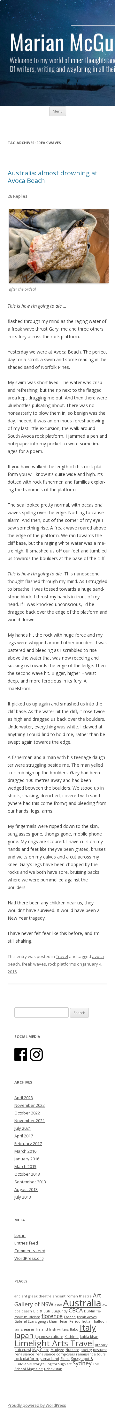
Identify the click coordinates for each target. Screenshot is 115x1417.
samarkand (50, 1358)
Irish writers (59, 1329)
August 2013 (26, 1189)
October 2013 (27, 1174)
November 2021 (29, 1120)
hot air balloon (94, 1321)
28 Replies (17, 196)
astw (58, 1305)
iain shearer (24, 1329)
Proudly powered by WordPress (37, 1405)
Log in (20, 1235)
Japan (24, 1335)
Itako (74, 1329)
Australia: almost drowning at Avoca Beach (52, 177)
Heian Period (69, 1321)
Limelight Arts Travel (54, 1343)
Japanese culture (49, 1336)
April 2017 (23, 1136)
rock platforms (62, 964)
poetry (86, 1350)
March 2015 (25, 1166)
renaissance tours (90, 1354)
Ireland (42, 1329)
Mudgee (57, 1350)
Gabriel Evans (25, 1321)
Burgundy (59, 1311)
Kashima (72, 1336)
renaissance (24, 1354)
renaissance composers (55, 1354)
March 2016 (25, 1151)
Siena (65, 1358)
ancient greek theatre (32, 1296)
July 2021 (22, 1128)
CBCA (76, 1310)
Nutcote (72, 1350)
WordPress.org (28, 1258)
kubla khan (89, 1336)
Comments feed (29, 1250)
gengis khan (47, 1321)
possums (100, 1350)
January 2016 (26, 1159)
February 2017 (28, 1143)
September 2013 (30, 1182)
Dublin (89, 1311)
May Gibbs (40, 1350)
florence (52, 1316)
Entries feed (26, 1243)
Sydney (82, 1363)
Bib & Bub (41, 1311)
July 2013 (22, 1197)
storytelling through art (52, 1364)
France (70, 1317)
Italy (88, 1327)
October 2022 (27, 1113)
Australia (82, 1302)
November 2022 (29, 1105)
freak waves (34, 964)
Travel (62, 956)
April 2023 (23, 1097)
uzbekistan (53, 1369)
